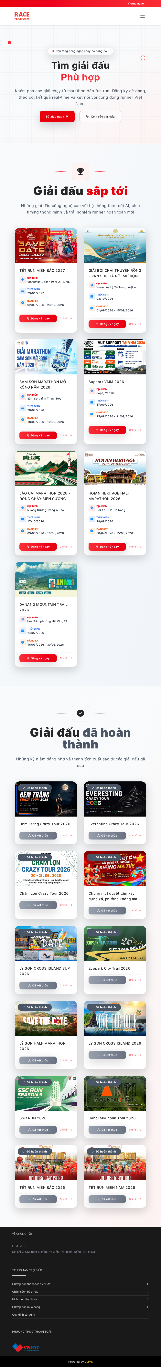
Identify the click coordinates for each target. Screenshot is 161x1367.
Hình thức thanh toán (25, 1299)
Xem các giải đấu (102, 116)
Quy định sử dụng (23, 1314)
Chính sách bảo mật (25, 1291)
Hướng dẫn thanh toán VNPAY (31, 1284)
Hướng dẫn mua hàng (26, 1307)
